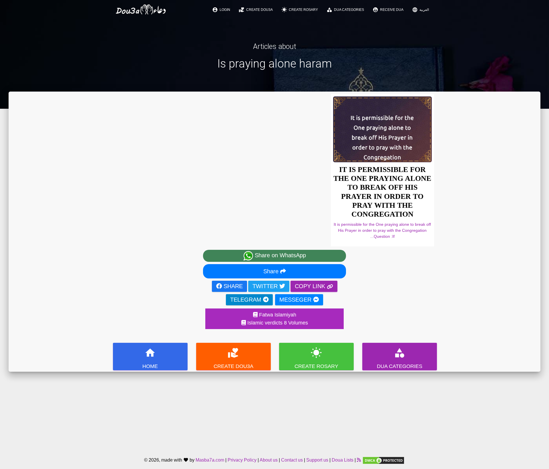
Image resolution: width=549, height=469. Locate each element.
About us (269, 460)
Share (271, 271)
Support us (317, 460)
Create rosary (299, 10)
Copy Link (311, 286)
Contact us (292, 460)
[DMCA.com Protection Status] (383, 460)
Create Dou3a (256, 10)
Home (150, 358)
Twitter (265, 286)
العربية (420, 10)
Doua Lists (342, 460)
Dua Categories (345, 10)
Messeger (296, 299)
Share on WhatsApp (279, 255)
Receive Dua (388, 10)
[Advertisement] (274, 412)
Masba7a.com (210, 460)
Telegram (246, 299)
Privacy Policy (242, 460)
